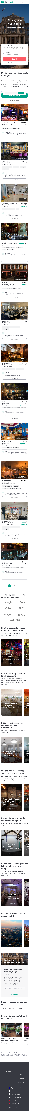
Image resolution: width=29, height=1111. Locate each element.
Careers (8, 1079)
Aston (4, 1008)
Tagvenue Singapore (16, 1097)
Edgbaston (12, 1008)
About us (7, 1067)
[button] (23, 2)
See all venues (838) (14, 95)
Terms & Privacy (21, 1067)
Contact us (7, 1075)
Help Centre (8, 1071)
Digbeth (20, 1008)
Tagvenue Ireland (15, 1094)
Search (14, 59)
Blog (21, 1074)
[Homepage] (7, 2)
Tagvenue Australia (16, 1088)
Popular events (21, 1082)
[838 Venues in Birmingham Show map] (14, 91)
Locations (21, 1078)
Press (21, 1070)
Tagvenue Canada (16, 1091)
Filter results (15, 100)
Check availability (14, 137)
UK (2, 67)
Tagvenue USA (15, 1103)
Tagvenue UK (14, 1100)
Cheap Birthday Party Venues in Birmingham (9, 1040)
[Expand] (26, 2)
